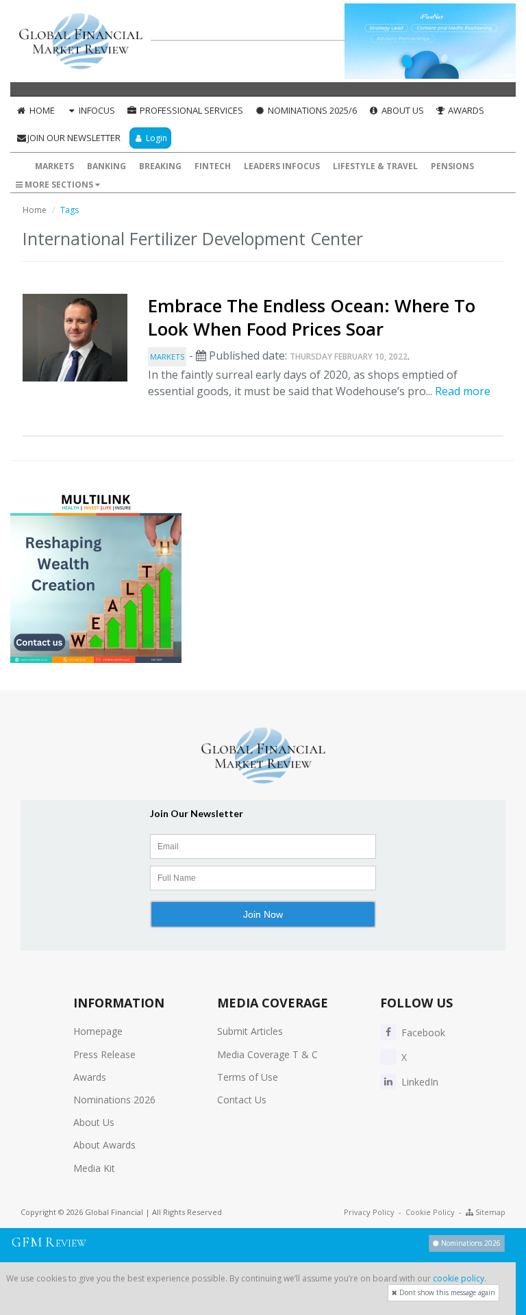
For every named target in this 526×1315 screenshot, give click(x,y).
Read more (462, 391)
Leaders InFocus (282, 166)
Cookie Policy (430, 1212)
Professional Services (190, 110)
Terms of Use (247, 1077)
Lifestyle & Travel (375, 166)
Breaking (160, 166)
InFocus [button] (96, 110)
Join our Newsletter (74, 138)
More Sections (59, 184)
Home (41, 110)
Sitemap (489, 1212)
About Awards (104, 1144)
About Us (401, 110)
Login (155, 138)
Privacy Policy (369, 1212)
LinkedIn (418, 1081)
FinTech (213, 166)
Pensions (452, 166)
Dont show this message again (446, 1292)
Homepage (98, 1031)
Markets (54, 166)
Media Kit (94, 1168)
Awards (465, 110)
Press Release (104, 1054)
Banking (106, 166)
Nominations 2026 (114, 1099)
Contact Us (241, 1099)
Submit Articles (250, 1031)
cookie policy (458, 1278)
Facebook (422, 1032)
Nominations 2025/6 (311, 110)
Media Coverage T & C (267, 1054)
